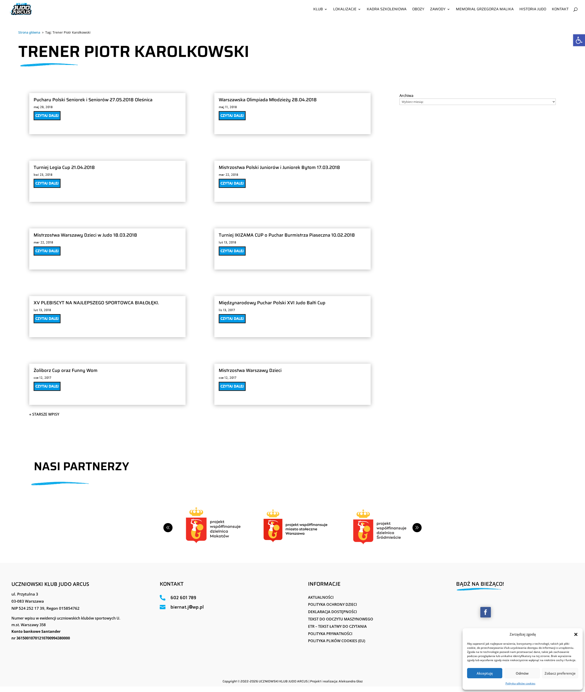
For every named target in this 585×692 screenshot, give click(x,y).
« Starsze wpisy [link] (44, 414)
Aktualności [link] (321, 597)
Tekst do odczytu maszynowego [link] (340, 619)
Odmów (522, 673)
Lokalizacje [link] (344, 10)
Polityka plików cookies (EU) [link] (336, 640)
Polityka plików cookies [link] (520, 683)
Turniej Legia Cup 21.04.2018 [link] (64, 167)
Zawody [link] (438, 10)
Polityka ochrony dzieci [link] (332, 604)
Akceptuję (485, 673)
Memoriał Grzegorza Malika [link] (485, 10)
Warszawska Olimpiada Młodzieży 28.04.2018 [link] (268, 99)
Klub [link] (318, 10)
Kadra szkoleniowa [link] (387, 10)
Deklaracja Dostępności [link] (332, 611)
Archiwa (406, 95)
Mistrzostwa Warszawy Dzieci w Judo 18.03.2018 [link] (85, 235)
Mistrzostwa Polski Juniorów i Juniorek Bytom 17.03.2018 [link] (279, 167)
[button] (576, 634)
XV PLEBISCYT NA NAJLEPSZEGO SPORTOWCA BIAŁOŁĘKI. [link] (96, 302)
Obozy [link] (418, 10)
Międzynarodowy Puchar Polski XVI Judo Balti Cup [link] (272, 302)
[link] (579, 40)
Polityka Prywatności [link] (330, 633)
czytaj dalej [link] (47, 115)
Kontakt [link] (560, 10)
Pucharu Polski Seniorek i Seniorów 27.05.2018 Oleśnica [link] (93, 99)
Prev (168, 527)
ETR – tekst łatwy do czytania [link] (337, 626)
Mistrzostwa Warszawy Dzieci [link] (250, 370)
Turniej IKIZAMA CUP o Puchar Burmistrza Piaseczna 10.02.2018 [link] (287, 235)
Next (417, 527)
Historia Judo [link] (532, 10)
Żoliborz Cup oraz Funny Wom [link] (66, 370)
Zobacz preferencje (560, 673)
